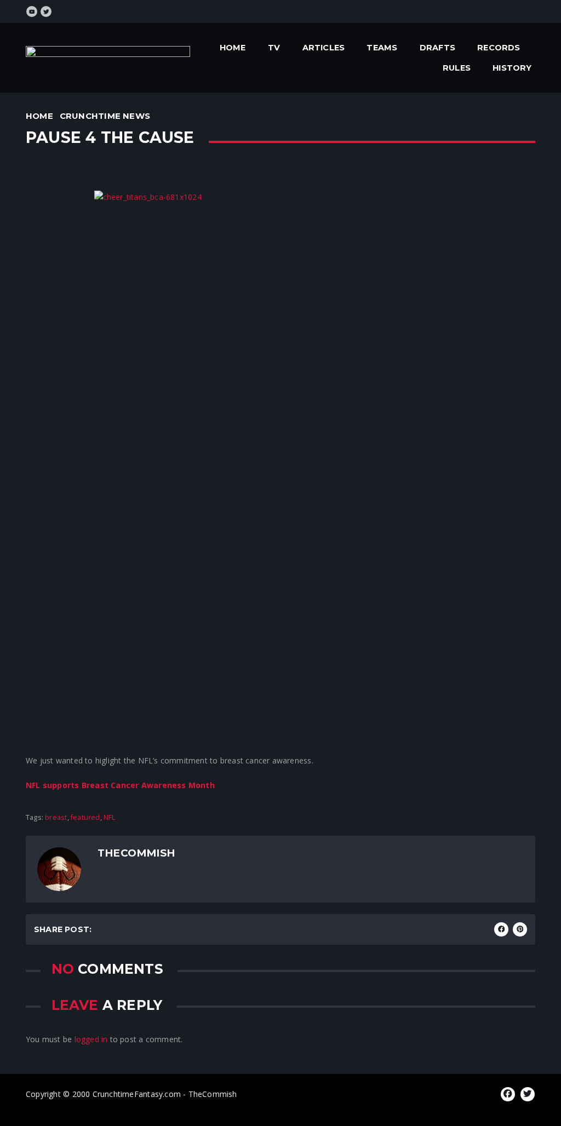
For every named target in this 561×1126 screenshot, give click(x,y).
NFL (110, 817)
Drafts (437, 48)
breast (56, 817)
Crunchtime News (105, 116)
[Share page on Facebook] (501, 929)
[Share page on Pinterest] (520, 929)
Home (233, 48)
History (512, 68)
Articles (323, 48)
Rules (457, 68)
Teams (382, 48)
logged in (91, 1039)
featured (85, 817)
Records (498, 48)
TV (274, 48)
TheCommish (136, 853)
